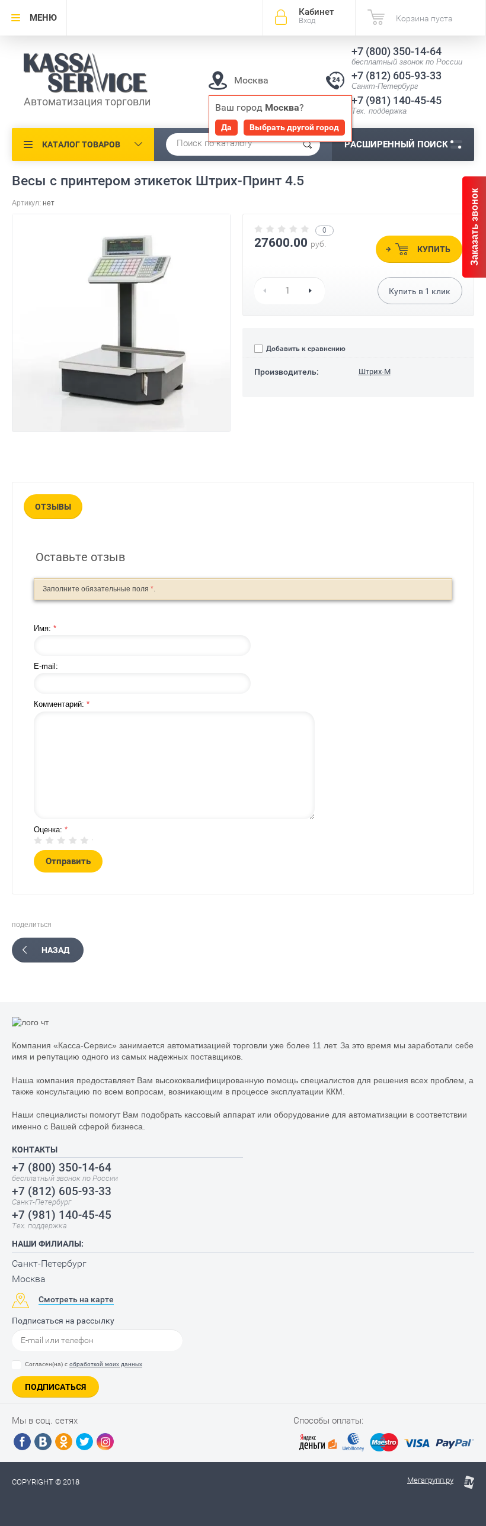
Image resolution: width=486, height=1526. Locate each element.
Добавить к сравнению (305, 349)
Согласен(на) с (83, 1364)
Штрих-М (375, 371)
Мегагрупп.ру (430, 1480)
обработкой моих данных (105, 1364)
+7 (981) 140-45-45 (396, 100)
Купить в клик (419, 291)
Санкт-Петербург (49, 1263)
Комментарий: (61, 704)
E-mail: (46, 666)
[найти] (307, 144)
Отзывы (53, 506)
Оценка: (51, 829)
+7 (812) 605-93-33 (396, 75)
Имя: (45, 628)
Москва (29, 1278)
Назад (55, 950)
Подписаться (55, 1387)
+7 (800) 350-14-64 (396, 51)
